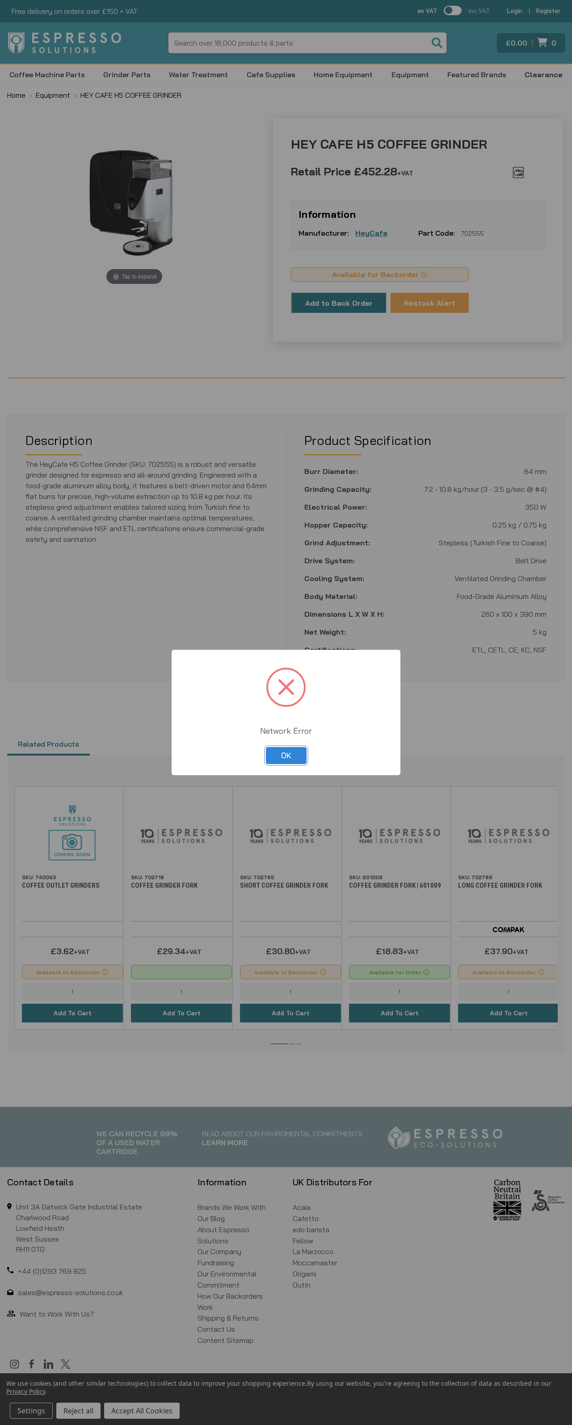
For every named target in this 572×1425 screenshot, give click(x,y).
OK (286, 755)
